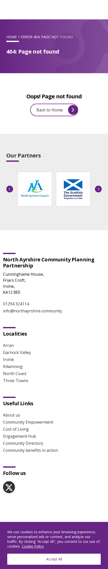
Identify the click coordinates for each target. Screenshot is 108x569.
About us (11, 415)
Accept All (54, 559)
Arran (8, 345)
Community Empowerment (28, 422)
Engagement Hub (19, 436)
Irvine (8, 359)
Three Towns (15, 380)
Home (11, 36)
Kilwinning (13, 366)
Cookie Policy (33, 546)
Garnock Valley (17, 352)
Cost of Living (16, 429)
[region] (54, 545)
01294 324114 (16, 304)
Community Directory (23, 443)
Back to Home (49, 110)
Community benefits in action (30, 450)
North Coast (14, 373)
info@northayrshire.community (32, 311)
